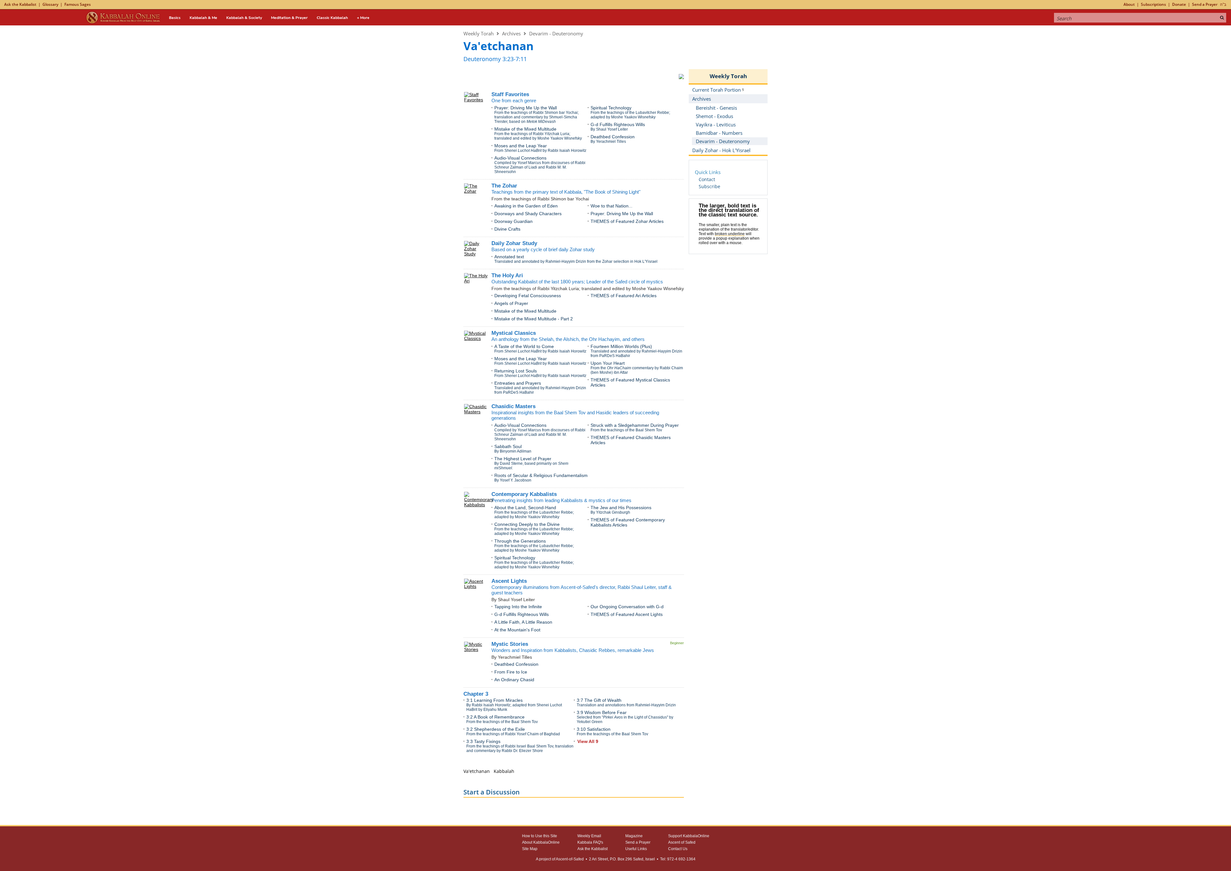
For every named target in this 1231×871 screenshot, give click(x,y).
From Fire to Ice (510, 671)
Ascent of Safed (681, 842)
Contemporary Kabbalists (524, 494)
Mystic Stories (509, 644)
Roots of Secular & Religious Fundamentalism (541, 475)
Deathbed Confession (613, 136)
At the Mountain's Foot (517, 629)
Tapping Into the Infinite (518, 606)
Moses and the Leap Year (520, 145)
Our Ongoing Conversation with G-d (627, 606)
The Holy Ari (507, 275)
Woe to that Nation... (611, 205)
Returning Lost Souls (515, 370)
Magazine (634, 836)
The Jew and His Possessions (621, 507)
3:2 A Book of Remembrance (495, 717)
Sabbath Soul (508, 446)
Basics (175, 17)
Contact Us (677, 849)
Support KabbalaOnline (688, 836)
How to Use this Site (539, 836)
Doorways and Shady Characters (528, 213)
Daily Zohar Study (514, 243)
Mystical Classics (513, 333)
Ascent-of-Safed (570, 859)
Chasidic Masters (513, 406)
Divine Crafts (507, 229)
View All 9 (587, 741)
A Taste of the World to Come (524, 346)
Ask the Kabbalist (20, 4)
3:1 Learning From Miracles (494, 700)
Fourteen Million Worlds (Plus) (621, 346)
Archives (511, 33)
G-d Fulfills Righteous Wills (618, 124)
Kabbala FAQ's (590, 842)
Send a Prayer (1204, 4)
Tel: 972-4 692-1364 (677, 859)
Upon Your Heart (608, 363)
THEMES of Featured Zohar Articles (627, 221)
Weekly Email (589, 836)
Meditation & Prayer (289, 17)
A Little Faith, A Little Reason (523, 622)
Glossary (50, 4)
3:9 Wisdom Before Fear (602, 712)
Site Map (529, 849)
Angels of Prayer (511, 303)
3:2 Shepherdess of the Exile (495, 729)
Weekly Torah (478, 33)
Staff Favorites (510, 94)
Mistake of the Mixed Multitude (525, 129)
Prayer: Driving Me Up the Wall (525, 107)
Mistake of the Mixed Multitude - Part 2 (533, 318)
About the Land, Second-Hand (525, 507)
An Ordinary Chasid (514, 679)
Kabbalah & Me (203, 17)
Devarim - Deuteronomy (556, 33)
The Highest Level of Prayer (522, 458)
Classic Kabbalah (332, 17)
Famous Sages (77, 4)
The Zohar (504, 186)
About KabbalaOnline (541, 842)
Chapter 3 (475, 694)
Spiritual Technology (611, 107)
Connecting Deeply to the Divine (527, 524)
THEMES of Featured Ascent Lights (627, 614)
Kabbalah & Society (244, 17)
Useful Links (636, 849)
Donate (1179, 4)
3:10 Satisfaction (594, 729)
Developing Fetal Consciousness (527, 295)
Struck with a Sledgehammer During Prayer (635, 425)
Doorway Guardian (513, 221)
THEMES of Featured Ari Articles (624, 295)
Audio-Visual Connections (520, 157)
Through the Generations (520, 541)
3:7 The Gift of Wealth (599, 700)
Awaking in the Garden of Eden (526, 205)
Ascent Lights (509, 581)
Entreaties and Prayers (517, 383)
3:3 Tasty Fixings (483, 741)
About (1129, 4)
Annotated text (509, 256)
